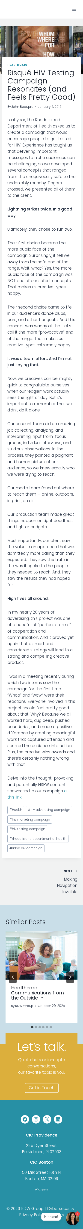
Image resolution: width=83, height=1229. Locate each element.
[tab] (32, 1027)
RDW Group (24, 1006)
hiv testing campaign (27, 829)
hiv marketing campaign (29, 819)
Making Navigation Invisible (67, 882)
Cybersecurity (60, 1208)
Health (15, 810)
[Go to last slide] (13, 977)
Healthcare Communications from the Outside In (37, 992)
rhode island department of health (37, 839)
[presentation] (41, 955)
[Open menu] (74, 9)
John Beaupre (22, 107)
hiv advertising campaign (49, 810)
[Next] (70, 977)
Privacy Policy (32, 1215)
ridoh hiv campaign (25, 848)
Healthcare (17, 65)
